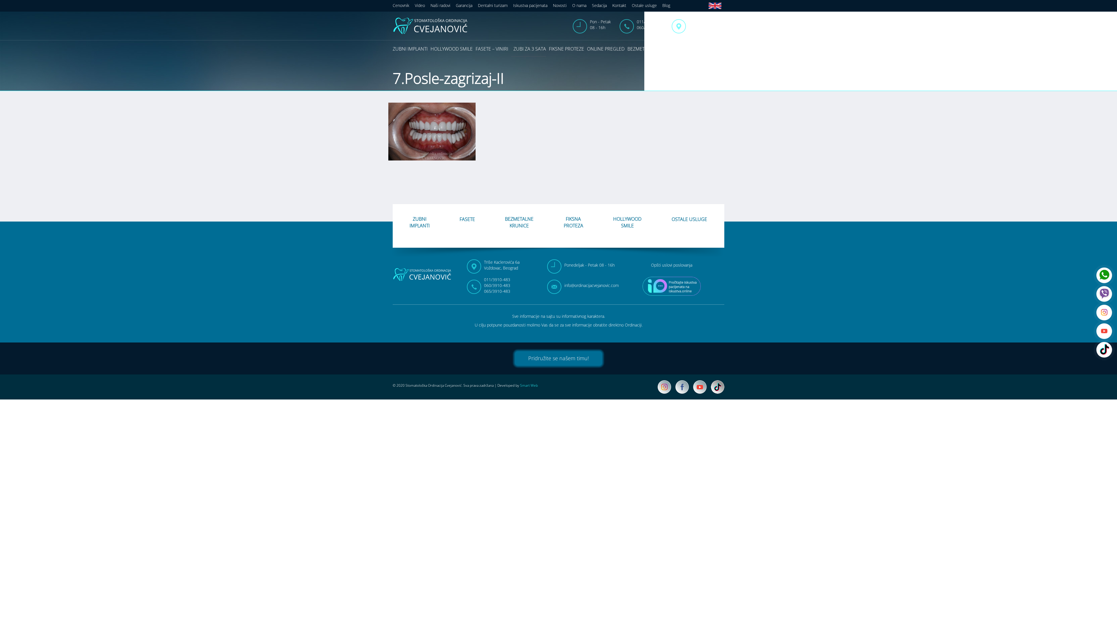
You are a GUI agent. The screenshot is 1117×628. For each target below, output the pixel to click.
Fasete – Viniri (492, 49)
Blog (666, 5)
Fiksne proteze (566, 49)
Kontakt (619, 5)
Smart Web (529, 385)
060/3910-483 (650, 27)
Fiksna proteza (573, 222)
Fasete (467, 219)
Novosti (560, 5)
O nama (579, 5)
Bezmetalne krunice (651, 49)
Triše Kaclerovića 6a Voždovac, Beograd (706, 24)
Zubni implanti (410, 49)
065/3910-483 (497, 291)
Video (420, 5)
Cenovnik (401, 5)
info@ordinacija (591, 285)
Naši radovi (440, 5)
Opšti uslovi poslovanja (671, 265)
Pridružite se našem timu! (558, 358)
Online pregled (606, 49)
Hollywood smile (452, 49)
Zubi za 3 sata (529, 49)
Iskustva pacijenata (530, 5)
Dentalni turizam (493, 5)
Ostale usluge (644, 5)
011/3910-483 (650, 21)
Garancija (464, 5)
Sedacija (599, 5)
